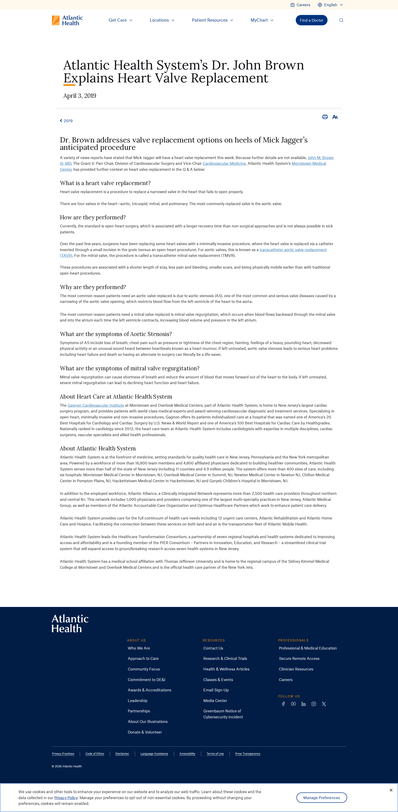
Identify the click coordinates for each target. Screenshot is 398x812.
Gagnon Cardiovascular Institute (95, 405)
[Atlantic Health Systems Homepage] (70, 623)
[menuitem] (300, 5)
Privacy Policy (66, 797)
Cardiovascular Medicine (224, 163)
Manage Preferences (321, 797)
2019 (68, 120)
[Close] (391, 790)
